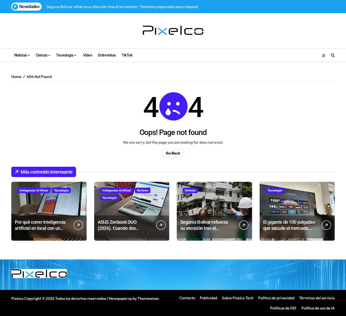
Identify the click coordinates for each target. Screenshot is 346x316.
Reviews (142, 190)
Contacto (187, 298)
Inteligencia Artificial (33, 190)
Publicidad (208, 298)
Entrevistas (107, 55)
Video (87, 55)
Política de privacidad (276, 298)
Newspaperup (120, 298)
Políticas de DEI (283, 308)
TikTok (127, 55)
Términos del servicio (317, 298)
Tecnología (64, 55)
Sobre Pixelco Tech (237, 298)
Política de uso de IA (318, 308)
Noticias (20, 55)
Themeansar (148, 298)
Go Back (173, 153)
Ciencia (42, 55)
